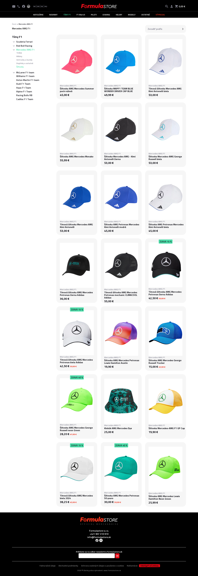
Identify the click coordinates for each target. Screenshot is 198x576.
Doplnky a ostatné (24, 63)
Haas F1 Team (23, 87)
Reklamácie (132, 565)
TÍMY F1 (67, 14)
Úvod (14, 24)
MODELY (132, 14)
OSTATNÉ (145, 14)
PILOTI (94, 14)
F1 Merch (81, 14)
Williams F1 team (25, 76)
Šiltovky (20, 66)
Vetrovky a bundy (24, 59)
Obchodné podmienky (68, 565)
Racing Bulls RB (24, 95)
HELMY (119, 14)
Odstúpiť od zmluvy (149, 565)
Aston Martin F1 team (27, 80)
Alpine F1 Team (24, 91)
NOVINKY (53, 14)
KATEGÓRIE (38, 14)
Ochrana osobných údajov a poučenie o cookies (102, 565)
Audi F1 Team (23, 84)
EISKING (106, 14)
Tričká (19, 52)
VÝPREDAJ (160, 14)
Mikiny (19, 56)
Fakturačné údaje (48, 565)
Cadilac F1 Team (24, 99)
